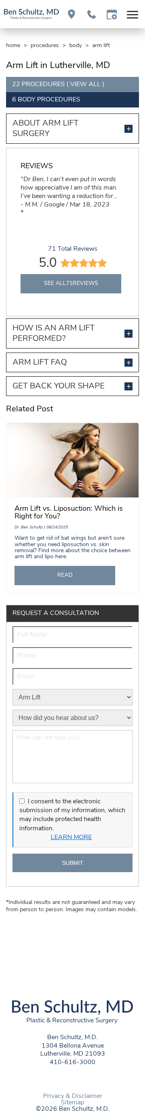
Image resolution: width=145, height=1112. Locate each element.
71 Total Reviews (72, 249)
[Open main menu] (134, 14)
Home (13, 46)
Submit (72, 863)
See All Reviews (71, 284)
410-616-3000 (72, 1062)
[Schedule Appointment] (112, 14)
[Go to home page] (31, 14)
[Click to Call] (92, 14)
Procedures (45, 46)
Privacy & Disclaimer (72, 1096)
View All (85, 84)
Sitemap (72, 1103)
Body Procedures (49, 100)
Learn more (71, 837)
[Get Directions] (71, 14)
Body (75, 46)
